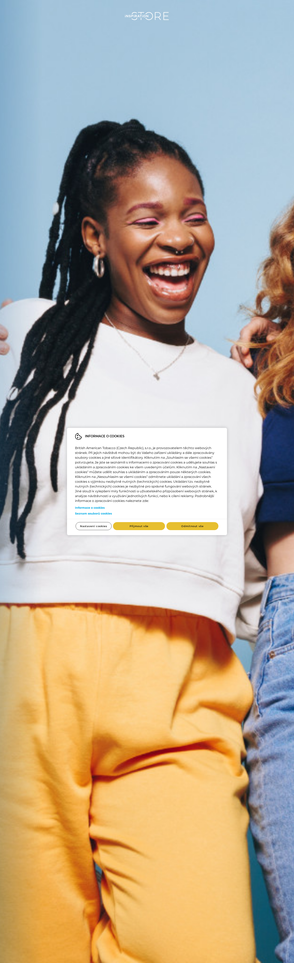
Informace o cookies (90, 508)
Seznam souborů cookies (93, 513)
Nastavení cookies (93, 526)
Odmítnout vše (192, 526)
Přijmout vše (139, 526)
